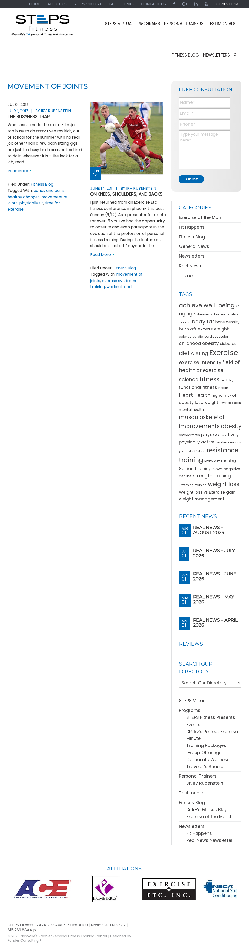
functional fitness (198, 387)
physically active (196, 442)
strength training (212, 475)
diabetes (228, 343)
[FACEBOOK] (174, 4)
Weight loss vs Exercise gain (207, 492)
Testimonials (193, 793)
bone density (227, 322)
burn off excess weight (204, 329)
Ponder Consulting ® (25, 940)
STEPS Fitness (43, 27)
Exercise (223, 353)
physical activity (220, 434)
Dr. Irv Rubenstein (204, 783)
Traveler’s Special (205, 766)
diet (184, 353)
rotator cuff (212, 461)
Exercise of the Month (202, 217)
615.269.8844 (227, 4)
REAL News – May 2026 (213, 599)
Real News (190, 266)
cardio (198, 336)
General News (194, 246)
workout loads (120, 287)
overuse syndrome (120, 280)
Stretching (186, 485)
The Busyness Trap (29, 116)
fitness (209, 379)
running (228, 460)
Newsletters (192, 256)
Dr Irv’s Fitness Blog (207, 809)
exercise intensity (200, 362)
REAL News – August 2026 (208, 530)
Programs (189, 710)
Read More (18, 171)
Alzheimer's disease (210, 314)
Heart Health (194, 395)
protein (222, 442)
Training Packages (206, 745)
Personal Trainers (198, 776)
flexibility (227, 380)
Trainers (188, 276)
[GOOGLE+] (184, 4)
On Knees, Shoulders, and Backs (126, 194)
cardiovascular (216, 336)
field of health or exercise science (209, 371)
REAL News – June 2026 (214, 576)
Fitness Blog (42, 184)
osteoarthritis (189, 435)
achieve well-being (207, 305)
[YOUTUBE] (206, 4)
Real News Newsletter (209, 840)
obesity (231, 426)
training (97, 287)
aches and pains (49, 190)
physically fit (31, 203)
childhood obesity (199, 343)
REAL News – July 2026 (214, 553)
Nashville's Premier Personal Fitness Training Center (64, 936)
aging (185, 314)
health (223, 388)
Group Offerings (204, 752)
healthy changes (24, 197)
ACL (238, 306)
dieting (199, 353)
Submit (191, 179)
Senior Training (195, 468)
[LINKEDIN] (196, 4)
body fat (203, 321)
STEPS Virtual (193, 701)
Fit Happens (192, 227)
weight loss (223, 484)
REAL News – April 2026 (215, 622)
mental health (191, 409)
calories (185, 336)
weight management (201, 499)
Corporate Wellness (208, 759)
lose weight (206, 402)
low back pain (230, 403)
